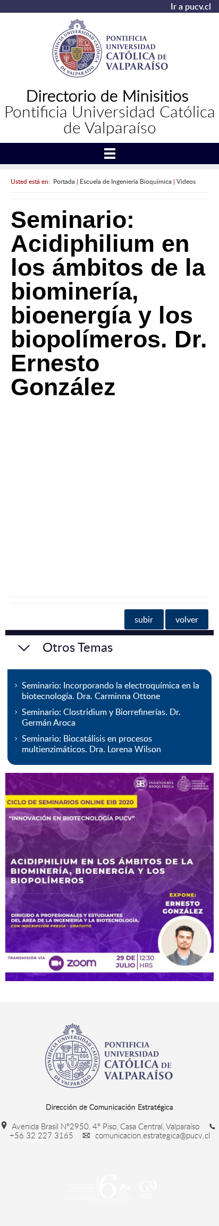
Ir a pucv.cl (191, 6)
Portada (64, 181)
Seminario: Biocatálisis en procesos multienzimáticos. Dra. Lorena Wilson (91, 744)
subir (143, 619)
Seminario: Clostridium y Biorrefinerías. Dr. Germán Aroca (101, 717)
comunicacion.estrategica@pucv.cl (151, 1135)
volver (186, 619)
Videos (186, 181)
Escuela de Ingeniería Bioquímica (126, 181)
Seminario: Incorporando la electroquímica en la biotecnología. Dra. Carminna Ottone (110, 690)
